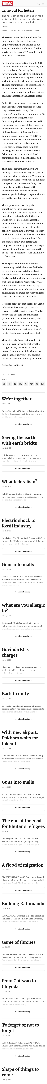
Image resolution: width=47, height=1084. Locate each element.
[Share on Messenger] (15, 384)
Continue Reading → (23, 424)
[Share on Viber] (37, 384)
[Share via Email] (42, 384)
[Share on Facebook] (9, 384)
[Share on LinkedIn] (20, 384)
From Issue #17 (24, 31)
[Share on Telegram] (31, 384)
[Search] (39, 4)
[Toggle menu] (43, 4)
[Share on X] (4, 384)
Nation (5, 27)
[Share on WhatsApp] (26, 384)
